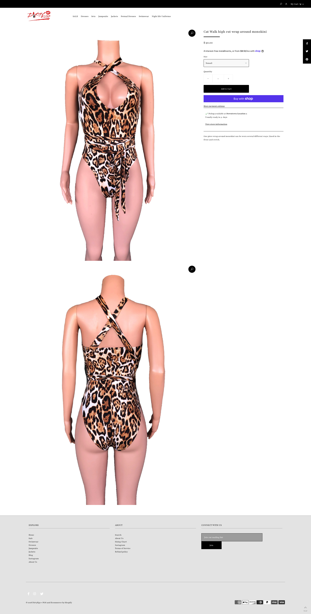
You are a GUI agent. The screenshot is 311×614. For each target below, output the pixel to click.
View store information (216, 124)
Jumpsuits (33, 548)
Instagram (34, 558)
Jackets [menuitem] (114, 16)
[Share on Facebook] (307, 43)
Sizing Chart (121, 541)
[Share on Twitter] (307, 51)
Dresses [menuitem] (84, 16)
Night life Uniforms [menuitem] (161, 16)
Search (118, 535)
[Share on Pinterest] (307, 59)
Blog (31, 555)
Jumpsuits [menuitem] (103, 16)
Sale (31, 538)
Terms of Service (122, 548)
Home (31, 535)
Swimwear (33, 541)
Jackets (32, 551)
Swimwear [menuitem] (144, 16)
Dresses (32, 545)
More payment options (214, 106)
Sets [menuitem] (93, 16)
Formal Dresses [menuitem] (128, 16)
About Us (33, 562)
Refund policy (121, 551)
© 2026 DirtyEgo (33, 602)
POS (44, 602)
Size (205, 56)
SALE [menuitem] (75, 16)
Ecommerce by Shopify (61, 602)
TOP (305, 610)
